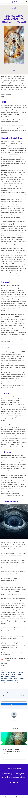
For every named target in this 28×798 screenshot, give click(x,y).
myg (2, 676)
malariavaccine (14, 676)
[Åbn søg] (26, 1)
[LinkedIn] (6, 796)
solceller (9, 261)
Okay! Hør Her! (21, 127)
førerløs (3, 680)
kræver (23, 351)
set (20, 607)
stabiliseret (10, 612)
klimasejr (8, 674)
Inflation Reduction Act (11, 672)
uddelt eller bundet (13, 154)
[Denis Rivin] (14, 715)
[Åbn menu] (1, 1)
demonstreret (19, 477)
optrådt (13, 417)
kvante (10, 682)
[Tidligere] (1, 742)
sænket (20, 365)
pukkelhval (3, 684)
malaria (6, 676)
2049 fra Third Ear (10, 127)
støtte (16, 110)
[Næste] (26, 742)
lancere (3, 376)
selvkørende (22, 678)
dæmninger (19, 674)
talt (6, 603)
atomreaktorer (18, 261)
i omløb (12, 309)
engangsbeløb (18, 119)
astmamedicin (4, 678)
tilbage (9, 616)
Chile (2, 674)
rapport (4, 185)
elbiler (15, 678)
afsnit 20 (14, 275)
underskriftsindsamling (6, 580)
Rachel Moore (11, 684)
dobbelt (13, 192)
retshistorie (15, 201)
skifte (5, 418)
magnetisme (4, 682)
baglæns (24, 409)
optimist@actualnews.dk (16, 768)
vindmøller (20, 672)
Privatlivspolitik (14, 788)
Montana (13, 674)
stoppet (12, 398)
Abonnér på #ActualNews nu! (14, 704)
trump (2, 672)
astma (10, 678)
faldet (17, 591)
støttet (5, 413)
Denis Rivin (14, 720)
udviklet (5, 288)
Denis (2, 96)
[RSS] (17, 782)
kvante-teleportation (18, 682)
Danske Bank (10, 680)
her (16, 571)
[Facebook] (11, 796)
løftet (25, 486)
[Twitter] (17, 796)
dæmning (13, 253)
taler (8, 362)
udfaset (22, 232)
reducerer (5, 339)
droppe (4, 442)
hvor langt (9, 196)
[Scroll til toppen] (22, 796)
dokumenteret (4, 429)
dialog (9, 620)
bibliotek (16, 680)
